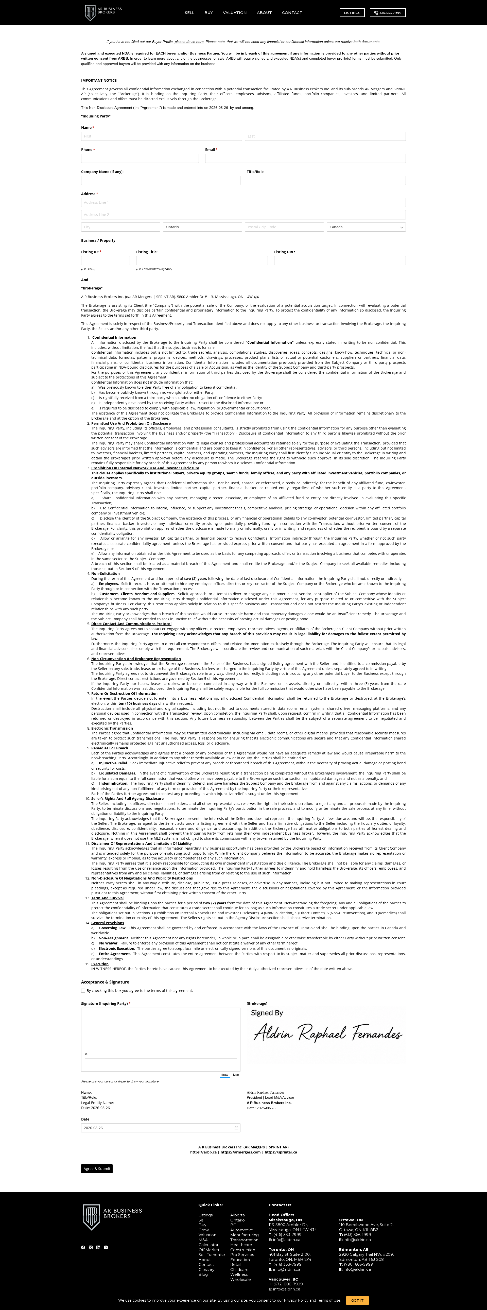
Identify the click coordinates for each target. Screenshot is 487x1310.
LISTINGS (352, 13)
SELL (189, 12)
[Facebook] (83, 1247)
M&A (203, 1239)
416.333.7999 (390, 13)
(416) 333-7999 (287, 1234)
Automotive (241, 1230)
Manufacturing (244, 1234)
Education (240, 1259)
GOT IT (357, 1300)
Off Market (209, 1249)
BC (233, 1224)
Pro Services (242, 1254)
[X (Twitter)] (91, 1247)
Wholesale (240, 1279)
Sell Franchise (212, 1254)
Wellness (239, 1274)
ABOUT (264, 12)
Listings (206, 1215)
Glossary (206, 1269)
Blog (203, 1274)
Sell (202, 1220)
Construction (242, 1249)
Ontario (237, 1220)
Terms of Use (328, 1300)
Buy (202, 1224)
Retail (235, 1264)
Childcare (239, 1269)
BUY (208, 12)
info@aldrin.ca (286, 1239)
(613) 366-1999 (357, 1234)
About (205, 1259)
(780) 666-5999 (358, 1264)
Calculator (208, 1244)
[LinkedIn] (98, 1247)
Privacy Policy (296, 1300)
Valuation (207, 1234)
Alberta (237, 1215)
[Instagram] (106, 1247)
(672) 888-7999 (288, 1284)
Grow (204, 1230)
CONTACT (292, 12)
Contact (206, 1264)
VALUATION (235, 12)
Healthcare (241, 1244)
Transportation (244, 1239)
